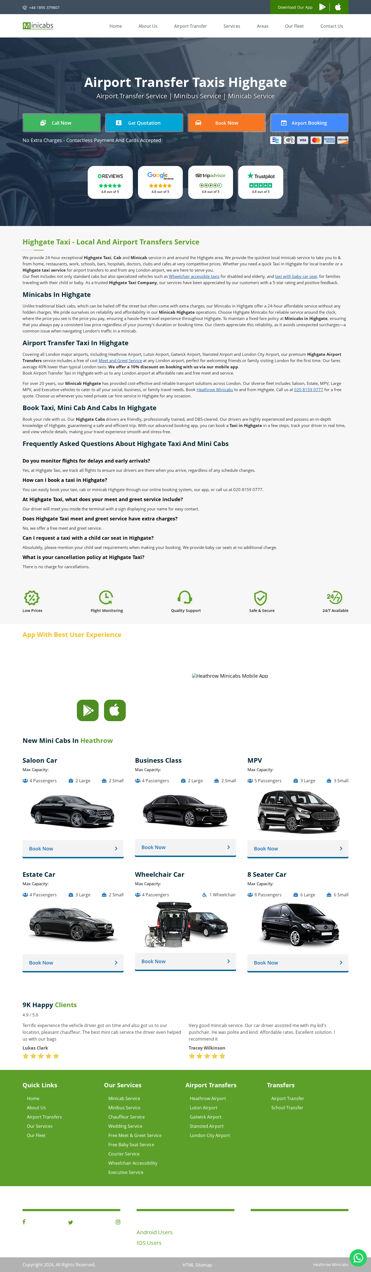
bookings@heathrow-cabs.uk (286, 1231)
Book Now (41, 848)
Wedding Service (125, 1126)
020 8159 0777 (308, 389)
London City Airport (210, 1135)
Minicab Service (124, 1098)
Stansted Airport (207, 1126)
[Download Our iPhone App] (338, 7)
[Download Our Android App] (324, 7)
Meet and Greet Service (120, 360)
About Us (148, 26)
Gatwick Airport (206, 1117)
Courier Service (124, 1154)
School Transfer (287, 1108)
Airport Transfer (190, 26)
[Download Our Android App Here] (88, 719)
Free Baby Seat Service (131, 1145)
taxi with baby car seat (296, 276)
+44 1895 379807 (44, 7)
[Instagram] (118, 1222)
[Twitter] (70, 1222)
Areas (263, 26)
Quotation (144, 123)
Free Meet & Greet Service (135, 1135)
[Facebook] (24, 1222)
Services (232, 26)
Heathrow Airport (208, 1098)
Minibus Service (124, 1108)
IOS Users (149, 1242)
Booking (309, 123)
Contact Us (331, 26)
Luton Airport (204, 1108)
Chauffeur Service (126, 1117)
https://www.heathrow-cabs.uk (288, 1240)
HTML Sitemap (197, 1265)
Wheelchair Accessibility (132, 1163)
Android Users (155, 1232)
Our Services (40, 1126)
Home (115, 26)
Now (61, 123)
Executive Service (125, 1172)
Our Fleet (294, 26)
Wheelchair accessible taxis (194, 276)
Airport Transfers (44, 1117)
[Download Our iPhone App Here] (115, 719)
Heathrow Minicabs (215, 389)
